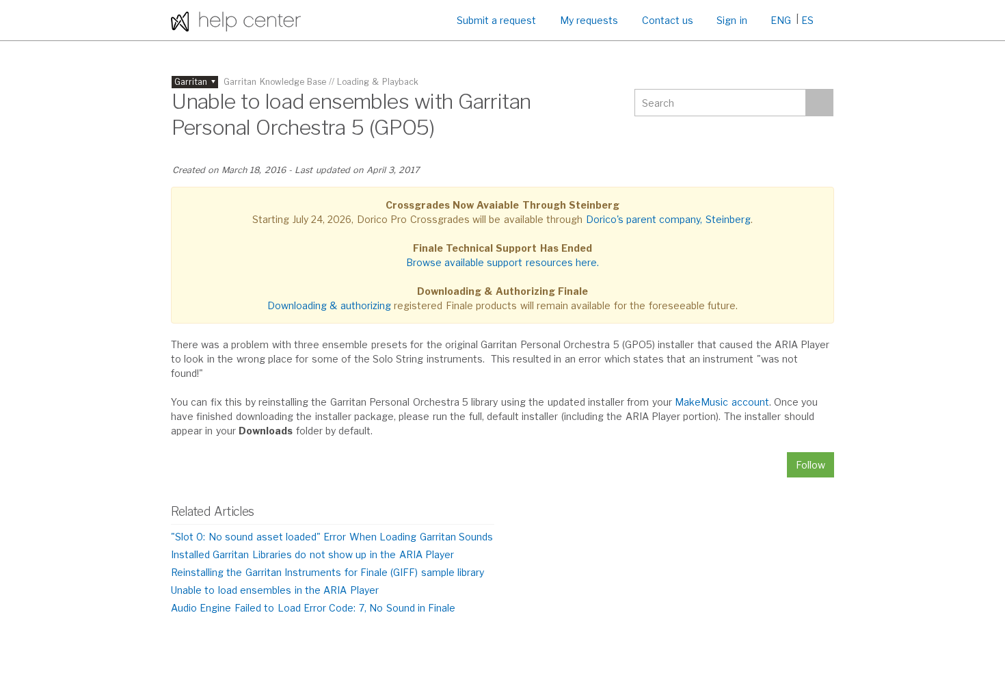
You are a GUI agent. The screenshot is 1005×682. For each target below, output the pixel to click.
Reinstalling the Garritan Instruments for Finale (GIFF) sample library (327, 572)
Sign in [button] (731, 20)
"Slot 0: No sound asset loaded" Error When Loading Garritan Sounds (332, 536)
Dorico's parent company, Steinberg (668, 219)
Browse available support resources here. (503, 262)
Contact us (667, 20)
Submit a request (497, 20)
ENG (780, 20)
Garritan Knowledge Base (275, 82)
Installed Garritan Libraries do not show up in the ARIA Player (312, 554)
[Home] (236, 20)
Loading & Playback (377, 82)
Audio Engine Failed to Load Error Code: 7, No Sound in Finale (313, 608)
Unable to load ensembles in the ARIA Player (275, 590)
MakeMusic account (721, 402)
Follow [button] (810, 465)
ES (807, 20)
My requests (589, 20)
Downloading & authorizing (329, 305)
